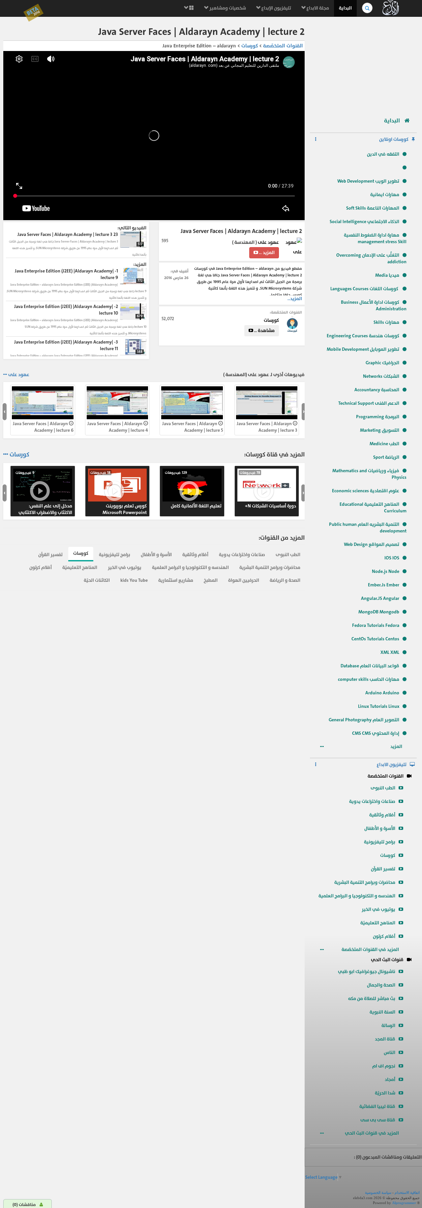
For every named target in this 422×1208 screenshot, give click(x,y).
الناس (389, 1052)
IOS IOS (391, 558)
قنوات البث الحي (387, 959)
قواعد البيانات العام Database (370, 666)
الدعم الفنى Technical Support (368, 403)
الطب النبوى (383, 788)
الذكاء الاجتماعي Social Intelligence (364, 221)
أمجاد (390, 1079)
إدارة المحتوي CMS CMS (375, 733)
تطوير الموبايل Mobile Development (363, 349)
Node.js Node (385, 571)
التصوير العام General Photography (364, 720)
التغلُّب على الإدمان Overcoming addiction (371, 258)
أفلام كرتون (384, 936)
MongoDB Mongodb (378, 612)
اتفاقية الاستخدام (407, 1193)
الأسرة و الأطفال (379, 828)
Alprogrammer (404, 1203)
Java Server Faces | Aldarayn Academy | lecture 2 (221, 427)
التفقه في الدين (383, 154)
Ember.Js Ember (383, 585)
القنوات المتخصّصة (386, 776)
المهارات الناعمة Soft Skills (372, 208)
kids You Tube (134, 580)
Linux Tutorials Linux (378, 706)
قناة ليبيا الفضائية (377, 1106)
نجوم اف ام (383, 1066)
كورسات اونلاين (393, 139)
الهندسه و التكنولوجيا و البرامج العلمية (356, 896)
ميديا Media (387, 275)
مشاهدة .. (264, 330)
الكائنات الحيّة (97, 580)
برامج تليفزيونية (379, 842)
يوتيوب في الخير (378, 909)
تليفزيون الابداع (392, 764)
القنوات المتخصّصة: (286, 312)
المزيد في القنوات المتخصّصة (371, 949)
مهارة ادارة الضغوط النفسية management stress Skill (375, 238)
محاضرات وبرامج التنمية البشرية (364, 882)
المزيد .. (266, 252)
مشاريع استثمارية (175, 580)
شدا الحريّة (385, 1093)
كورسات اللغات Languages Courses (364, 289)
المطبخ (211, 580)
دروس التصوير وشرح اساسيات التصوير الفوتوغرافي (146, 493)
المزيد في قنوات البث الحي (372, 1133)
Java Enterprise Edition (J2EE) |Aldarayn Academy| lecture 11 (300, 430)
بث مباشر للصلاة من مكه (371, 998)
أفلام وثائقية (382, 815)
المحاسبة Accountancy (376, 390)
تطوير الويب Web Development (368, 181)
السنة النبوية (382, 1012)
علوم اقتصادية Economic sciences (365, 491)
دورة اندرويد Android (297, 490)
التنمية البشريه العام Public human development (368, 528)
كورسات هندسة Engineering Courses (363, 336)
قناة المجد (385, 1039)
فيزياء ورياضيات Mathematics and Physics (369, 474)
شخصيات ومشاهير (227, 8)
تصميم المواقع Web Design (371, 544)
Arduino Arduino (382, 693)
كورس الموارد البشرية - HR (73, 490)
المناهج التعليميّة (377, 923)
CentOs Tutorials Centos (375, 639)
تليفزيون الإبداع (275, 8)
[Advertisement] (363, 64)
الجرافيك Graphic (382, 363)
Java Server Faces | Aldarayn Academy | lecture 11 (72, 427)
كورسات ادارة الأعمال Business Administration (374, 305)
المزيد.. (294, 298)
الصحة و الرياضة (285, 580)
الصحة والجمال (381, 985)
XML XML (389, 652)
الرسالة (388, 1025)
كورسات (387, 855)
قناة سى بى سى (377, 1120)
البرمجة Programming (377, 417)
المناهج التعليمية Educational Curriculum (373, 508)
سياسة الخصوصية (378, 1193)
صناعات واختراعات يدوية (372, 801)
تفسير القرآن (383, 869)
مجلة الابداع (317, 8)
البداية (345, 8)
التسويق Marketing (379, 430)
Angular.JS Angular (380, 598)
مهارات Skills (386, 322)
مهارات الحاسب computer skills (368, 679)
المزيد (396, 746)
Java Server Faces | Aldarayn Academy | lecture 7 (147, 427)
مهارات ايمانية (384, 194)
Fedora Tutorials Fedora (375, 625)
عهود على (268, 242)
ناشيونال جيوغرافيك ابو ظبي (366, 971)
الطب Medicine (384, 444)
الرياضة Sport (386, 457)
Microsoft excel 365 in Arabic (222, 490)
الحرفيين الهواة (243, 580)
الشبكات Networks (381, 376)
